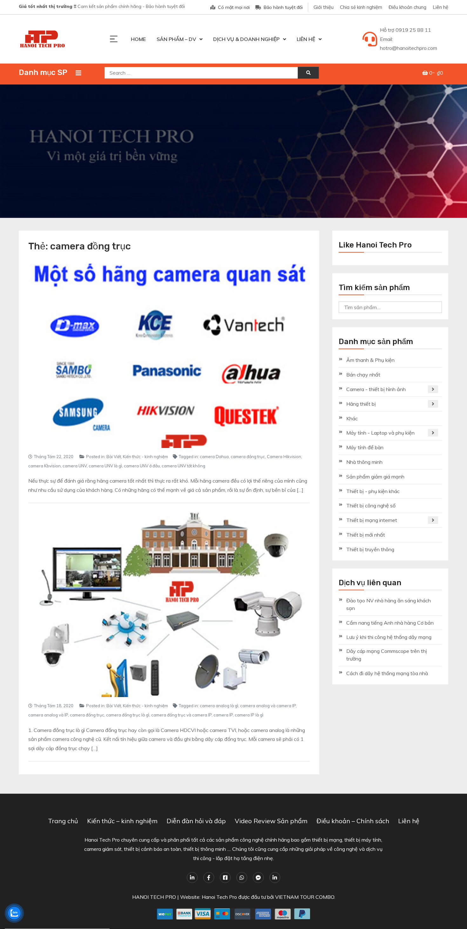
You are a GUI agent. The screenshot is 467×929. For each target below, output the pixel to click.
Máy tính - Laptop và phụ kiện (380, 433)
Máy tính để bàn (364, 447)
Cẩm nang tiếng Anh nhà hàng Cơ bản (390, 623)
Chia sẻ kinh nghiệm (361, 7)
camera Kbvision (44, 465)
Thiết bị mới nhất (365, 535)
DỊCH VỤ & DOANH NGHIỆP (246, 39)
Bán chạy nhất (363, 374)
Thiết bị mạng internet (371, 520)
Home (138, 39)
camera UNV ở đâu (142, 465)
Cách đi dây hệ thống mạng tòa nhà (387, 673)
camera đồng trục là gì (127, 714)
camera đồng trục (248, 456)
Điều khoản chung (407, 7)
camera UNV (75, 465)
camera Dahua (214, 456)
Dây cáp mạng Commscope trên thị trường (386, 655)
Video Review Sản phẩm (271, 821)
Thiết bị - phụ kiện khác (373, 491)
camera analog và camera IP (268, 705)
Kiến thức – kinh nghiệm (122, 821)
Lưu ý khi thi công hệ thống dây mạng (388, 637)
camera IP (223, 714)
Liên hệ (440, 7)
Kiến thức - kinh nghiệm (145, 456)
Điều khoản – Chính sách (352, 821)
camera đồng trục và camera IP (181, 714)
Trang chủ (63, 821)
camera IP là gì (249, 714)
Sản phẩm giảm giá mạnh (375, 476)
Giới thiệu (324, 7)
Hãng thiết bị (361, 404)
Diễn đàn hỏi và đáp (196, 821)
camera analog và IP (48, 714)
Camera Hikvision (284, 456)
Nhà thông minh (364, 462)
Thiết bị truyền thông (370, 549)
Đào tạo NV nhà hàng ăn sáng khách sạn (388, 604)
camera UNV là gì (105, 465)
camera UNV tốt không (183, 465)
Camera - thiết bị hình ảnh (376, 389)
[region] (233, 151)
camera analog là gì (219, 705)
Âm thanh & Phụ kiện (370, 360)
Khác (352, 418)
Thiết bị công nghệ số (371, 505)
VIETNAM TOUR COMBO (304, 897)
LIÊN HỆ (306, 39)
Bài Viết (113, 456)
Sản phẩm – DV (176, 39)
